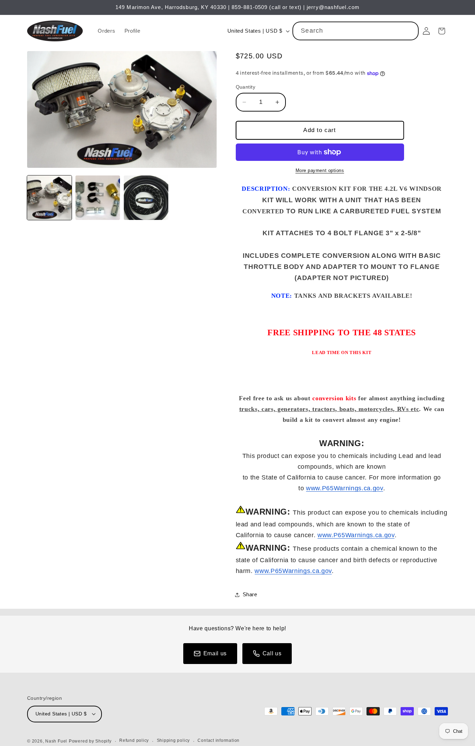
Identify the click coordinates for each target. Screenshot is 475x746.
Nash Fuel (56, 741)
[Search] (409, 30)
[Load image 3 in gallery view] (146, 197)
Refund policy (134, 740)
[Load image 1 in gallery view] (49, 197)
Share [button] (250, 594)
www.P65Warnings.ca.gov (344, 488)
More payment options (320, 170)
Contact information (219, 740)
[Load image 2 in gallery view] (97, 197)
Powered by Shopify (90, 741)
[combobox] (355, 31)
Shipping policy (173, 740)
